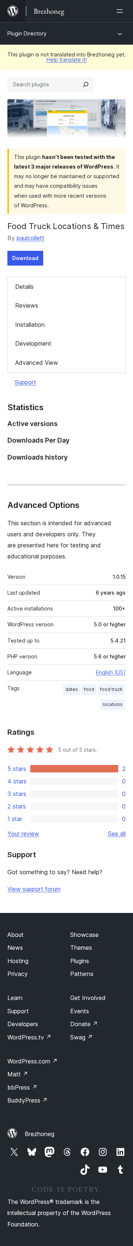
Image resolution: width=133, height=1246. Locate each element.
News (15, 947)
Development (33, 343)
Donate (84, 1024)
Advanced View (36, 362)
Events (79, 1011)
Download (25, 258)
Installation (30, 324)
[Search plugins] (85, 84)
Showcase (84, 934)
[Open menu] (121, 11)
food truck (111, 689)
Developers (22, 1024)
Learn (15, 997)
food (89, 689)
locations (113, 704)
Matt (17, 1074)
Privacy (17, 973)
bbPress (22, 1087)
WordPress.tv (29, 1037)
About (15, 934)
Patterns (81, 973)
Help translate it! (67, 59)
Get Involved (88, 997)
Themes (81, 947)
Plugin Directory (27, 33)
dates (71, 689)
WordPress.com (32, 1061)
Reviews (26, 305)
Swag (81, 1037)
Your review (23, 833)
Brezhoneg (39, 1134)
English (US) (111, 672)
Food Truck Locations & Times (66, 226)
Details (24, 286)
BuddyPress (27, 1100)
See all (117, 833)
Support (25, 382)
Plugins (79, 961)
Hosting (17, 961)
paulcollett (30, 238)
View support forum (34, 889)
